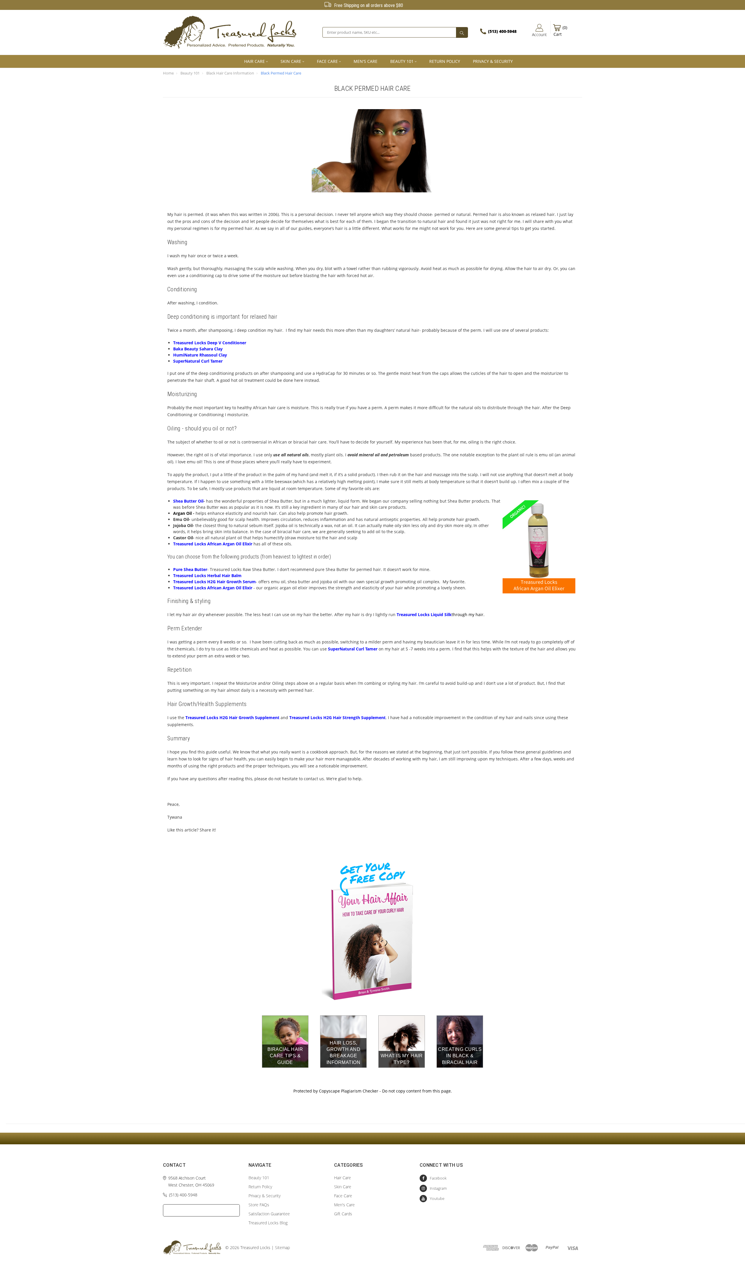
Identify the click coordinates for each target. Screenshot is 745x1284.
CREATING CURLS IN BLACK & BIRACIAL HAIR (460, 1056)
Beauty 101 (402, 61)
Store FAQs (259, 1204)
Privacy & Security (493, 61)
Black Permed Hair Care (281, 73)
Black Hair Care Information (230, 73)
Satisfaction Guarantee (269, 1213)
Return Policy (444, 61)
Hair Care (254, 61)
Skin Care (291, 61)
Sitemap (282, 1247)
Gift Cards (343, 1213)
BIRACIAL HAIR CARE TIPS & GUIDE (285, 1056)
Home (168, 73)
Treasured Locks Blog (268, 1223)
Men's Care (365, 61)
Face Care (327, 61)
